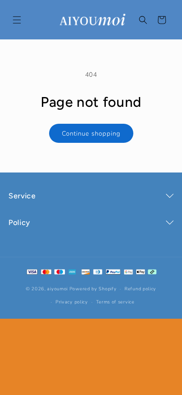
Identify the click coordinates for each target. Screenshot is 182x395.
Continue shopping (91, 133)
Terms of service (115, 302)
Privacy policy (71, 302)
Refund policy (140, 289)
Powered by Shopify (93, 289)
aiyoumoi (57, 289)
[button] (17, 20)
